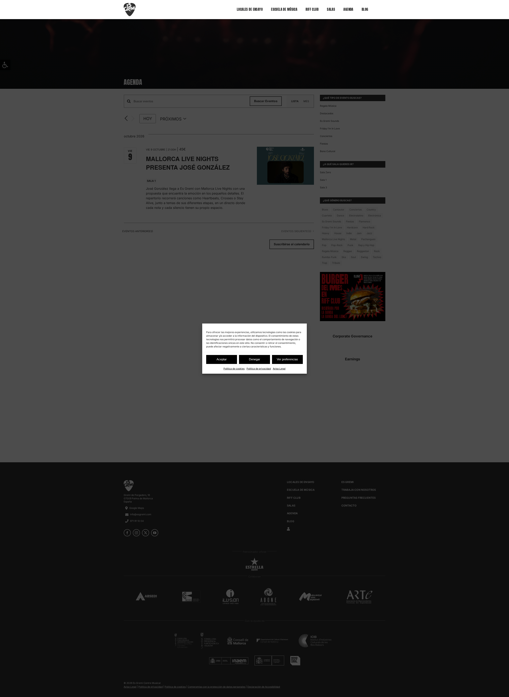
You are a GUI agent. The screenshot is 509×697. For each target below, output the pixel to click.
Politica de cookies (234, 368)
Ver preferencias (287, 359)
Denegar (254, 359)
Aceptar (222, 359)
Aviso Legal (279, 368)
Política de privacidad (259, 368)
